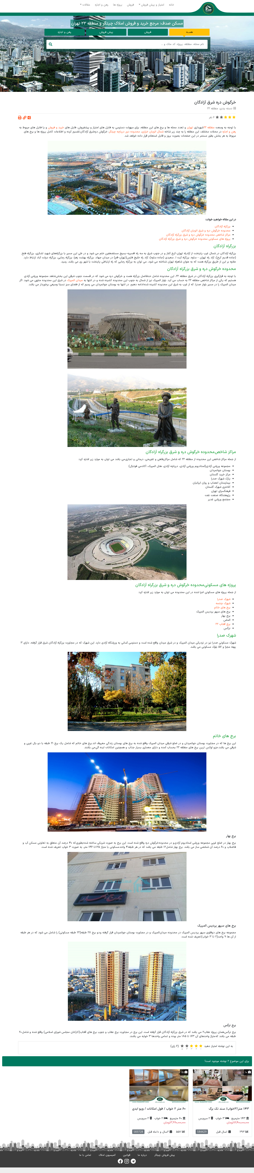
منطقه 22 (212, 108)
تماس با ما (85, 1155)
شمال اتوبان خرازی (153, 132)
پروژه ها (117, 5)
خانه (171, 5)
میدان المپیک (75, 280)
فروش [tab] (147, 32)
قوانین (126, 1155)
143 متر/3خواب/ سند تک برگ (229, 1108)
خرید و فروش (56, 127)
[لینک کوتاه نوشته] (24, 118)
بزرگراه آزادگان (222, 226)
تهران (190, 127)
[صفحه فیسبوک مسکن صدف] (120, 1162)
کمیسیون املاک (107, 1155)
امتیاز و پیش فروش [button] (152, 5)
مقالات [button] (86, 5)
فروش (130, 5)
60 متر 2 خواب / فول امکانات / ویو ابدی (159, 1108)
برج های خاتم (222, 608)
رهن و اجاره (101, 5)
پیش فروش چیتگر (164, 1155)
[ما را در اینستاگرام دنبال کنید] (126, 1162)
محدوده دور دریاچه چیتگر (124, 132)
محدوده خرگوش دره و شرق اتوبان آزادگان (206, 231)
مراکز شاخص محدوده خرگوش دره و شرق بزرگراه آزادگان (198, 235)
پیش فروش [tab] (106, 32)
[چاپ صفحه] (20, 118)
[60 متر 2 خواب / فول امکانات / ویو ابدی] (158, 1086)
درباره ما (142, 1155)
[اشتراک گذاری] (29, 118)
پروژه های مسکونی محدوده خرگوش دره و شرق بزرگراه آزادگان (194, 239)
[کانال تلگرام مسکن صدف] (133, 1162)
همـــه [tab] (189, 32)
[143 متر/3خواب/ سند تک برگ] (222, 1086)
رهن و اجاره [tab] (64, 32)
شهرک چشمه (223, 603)
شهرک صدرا (223, 599)
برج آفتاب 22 (223, 624)
